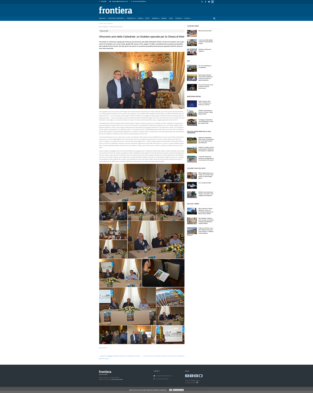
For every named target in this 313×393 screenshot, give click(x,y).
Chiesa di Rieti (104, 347)
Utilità (186, 18)
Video (171, 18)
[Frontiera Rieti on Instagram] (212, 1)
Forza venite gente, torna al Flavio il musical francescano (205, 86)
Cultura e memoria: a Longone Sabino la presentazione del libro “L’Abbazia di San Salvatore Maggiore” (200, 231)
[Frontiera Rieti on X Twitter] (202, 1)
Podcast (178, 18)
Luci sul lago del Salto (204, 183)
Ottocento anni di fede (204, 31)
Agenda (163, 18)
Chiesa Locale (102, 23)
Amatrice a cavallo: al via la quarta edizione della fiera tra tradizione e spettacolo (206, 149)
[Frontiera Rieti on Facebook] (205, 1)
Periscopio (130, 18)
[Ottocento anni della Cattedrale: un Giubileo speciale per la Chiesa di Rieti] (142, 80)
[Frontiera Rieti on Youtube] (209, 1)
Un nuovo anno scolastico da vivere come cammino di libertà (164, 356)
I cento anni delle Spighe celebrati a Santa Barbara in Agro (205, 41)
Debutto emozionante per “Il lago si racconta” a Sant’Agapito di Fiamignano (206, 193)
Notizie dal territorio (115, 18)
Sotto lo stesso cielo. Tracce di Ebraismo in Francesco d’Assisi (204, 103)
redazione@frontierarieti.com (120, 1)
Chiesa (140, 18)
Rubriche (155, 18)
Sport (147, 18)
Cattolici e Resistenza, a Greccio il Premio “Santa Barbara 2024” (205, 112)
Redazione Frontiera (116, 27)
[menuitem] (102, 18)
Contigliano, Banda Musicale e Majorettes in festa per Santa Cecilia (205, 121)
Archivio (102, 18)
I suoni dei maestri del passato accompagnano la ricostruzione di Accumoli (206, 158)
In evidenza (110, 23)
